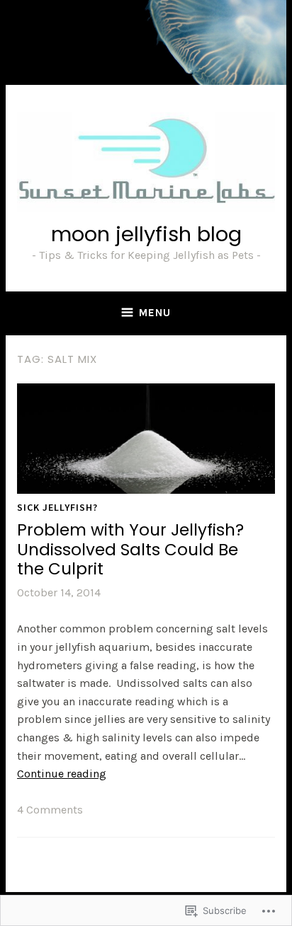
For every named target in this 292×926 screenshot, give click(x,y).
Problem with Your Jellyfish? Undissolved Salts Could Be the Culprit (130, 549)
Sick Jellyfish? (57, 507)
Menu (155, 312)
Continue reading (61, 773)
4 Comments (50, 809)
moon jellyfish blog (146, 234)
